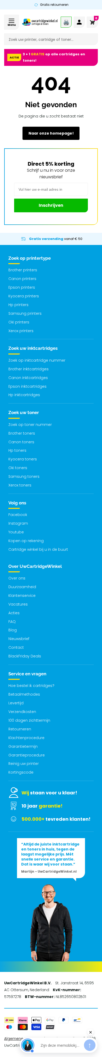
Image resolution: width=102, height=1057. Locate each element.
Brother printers (22, 270)
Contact (16, 647)
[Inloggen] (79, 22)
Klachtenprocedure (26, 737)
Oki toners (17, 467)
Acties (14, 613)
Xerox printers (20, 330)
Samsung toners (23, 476)
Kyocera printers (23, 296)
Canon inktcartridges (28, 377)
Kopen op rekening (26, 540)
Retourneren (19, 729)
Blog (12, 630)
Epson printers (21, 287)
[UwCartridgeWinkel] (40, 22)
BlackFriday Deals (24, 656)
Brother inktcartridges (28, 369)
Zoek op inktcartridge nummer (36, 360)
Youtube (16, 532)
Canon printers (22, 278)
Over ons (16, 578)
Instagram (18, 523)
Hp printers (18, 304)
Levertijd (16, 703)
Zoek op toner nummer (30, 424)
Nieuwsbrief (18, 638)
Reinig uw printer (23, 763)
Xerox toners (19, 485)
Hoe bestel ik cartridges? (31, 685)
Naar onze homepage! (51, 133)
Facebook (17, 514)
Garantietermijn (23, 746)
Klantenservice (22, 595)
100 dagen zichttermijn (29, 720)
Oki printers (18, 322)
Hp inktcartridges (24, 394)
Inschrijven (51, 205)
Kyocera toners (22, 459)
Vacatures (18, 604)
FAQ (12, 621)
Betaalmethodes (24, 694)
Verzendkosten (22, 711)
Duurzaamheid (22, 586)
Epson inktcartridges (27, 386)
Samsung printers (25, 313)
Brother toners (21, 433)
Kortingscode (20, 772)
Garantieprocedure (26, 755)
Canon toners (21, 442)
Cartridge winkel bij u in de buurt (38, 549)
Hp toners (17, 450)
